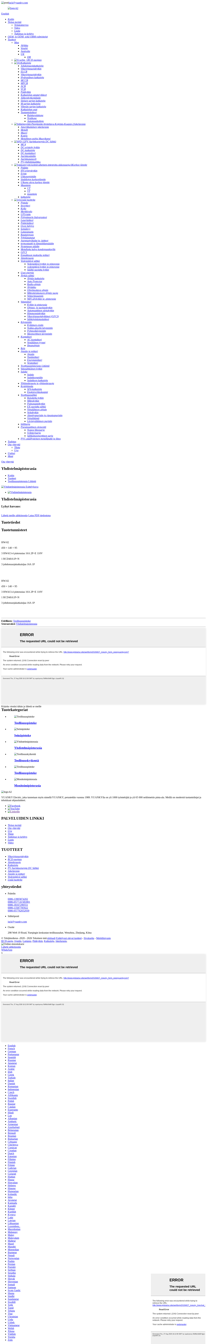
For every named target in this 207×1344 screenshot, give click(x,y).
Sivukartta (89, 938)
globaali (51, 938)
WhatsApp (6, 949)
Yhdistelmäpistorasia (26, 623)
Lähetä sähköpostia (11, 947)
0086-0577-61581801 (19, 902)
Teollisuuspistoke (22, 621)
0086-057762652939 (18, 910)
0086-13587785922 (18, 907)
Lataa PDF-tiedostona (39, 515)
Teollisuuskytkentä (26, 760)
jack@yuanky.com (18, 2)
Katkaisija (49, 941)
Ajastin (17, 941)
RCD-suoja (7, 941)
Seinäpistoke (22, 735)
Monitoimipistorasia (27, 785)
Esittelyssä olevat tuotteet (69, 938)
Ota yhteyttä (7, 461)
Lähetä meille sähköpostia (14, 515)
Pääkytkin (38, 941)
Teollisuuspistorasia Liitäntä (22, 481)
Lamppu (27, 941)
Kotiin (11, 475)
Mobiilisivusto (103, 938)
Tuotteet (12, 478)
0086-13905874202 (18, 899)
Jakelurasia (61, 941)
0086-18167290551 (18, 904)
